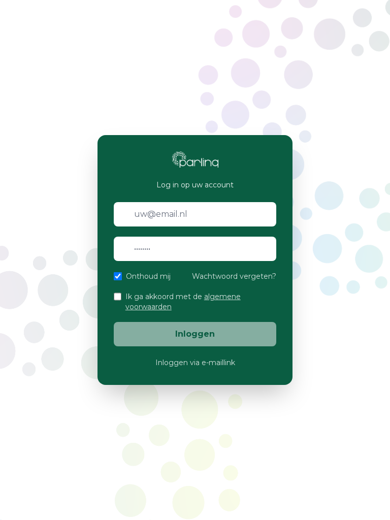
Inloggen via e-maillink (195, 362)
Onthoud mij (148, 276)
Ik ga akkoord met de (183, 301)
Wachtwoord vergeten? (234, 276)
